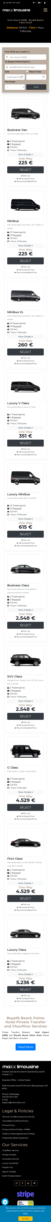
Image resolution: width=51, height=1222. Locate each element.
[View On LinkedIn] (28, 1183)
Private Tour (7, 1167)
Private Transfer (9, 1155)
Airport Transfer (9, 1171)
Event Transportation (11, 1176)
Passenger (10, 81)
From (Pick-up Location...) (17, 52)
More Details (24, 154)
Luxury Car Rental (10, 1163)
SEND (36, 87)
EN (39, 3)
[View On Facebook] (22, 1183)
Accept (25, 1218)
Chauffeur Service (10, 1150)
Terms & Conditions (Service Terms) (18, 1117)
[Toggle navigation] (45, 10)
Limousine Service (10, 1159)
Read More (25, 1047)
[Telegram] (4, 1201)
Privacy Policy (8, 1125)
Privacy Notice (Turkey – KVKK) (16, 1129)
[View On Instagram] (17, 1183)
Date (7, 72)
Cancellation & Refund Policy (15, 1121)
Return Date (35, 72)
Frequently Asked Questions (15, 1138)
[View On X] (34, 1183)
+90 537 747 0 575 (12, 3)
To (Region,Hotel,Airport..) (17, 61)
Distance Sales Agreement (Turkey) (18, 1133)
